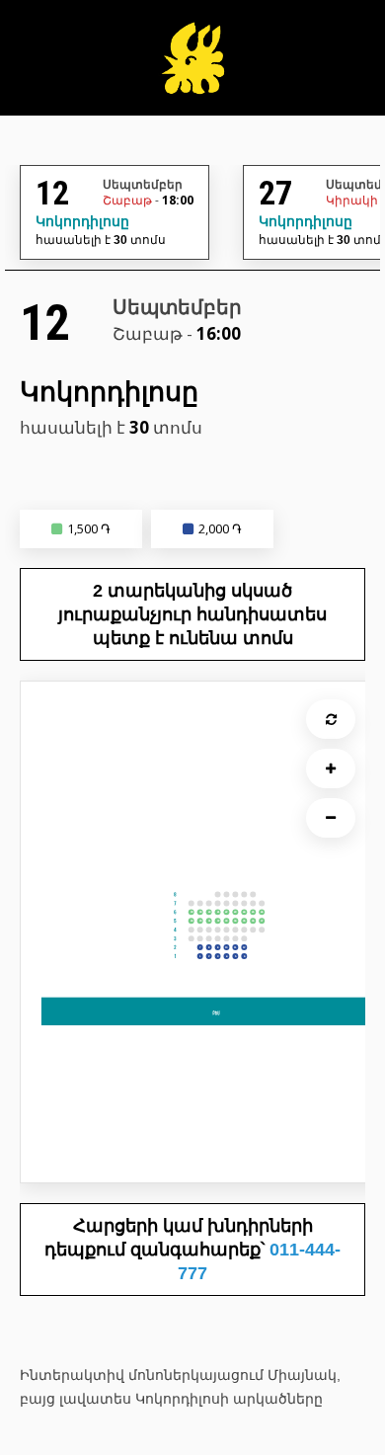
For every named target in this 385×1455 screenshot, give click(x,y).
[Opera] (192, 68)
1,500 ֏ (89, 528)
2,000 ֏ (220, 528)
